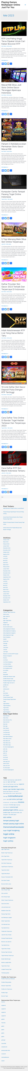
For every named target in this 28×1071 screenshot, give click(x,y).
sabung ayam (6, 689)
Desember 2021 (6, 595)
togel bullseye (6, 703)
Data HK (13, 793)
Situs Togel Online (5, 856)
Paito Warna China (7, 738)
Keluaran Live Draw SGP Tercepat (10, 653)
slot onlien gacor (12, 814)
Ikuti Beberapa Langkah (6, 917)
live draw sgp (12, 804)
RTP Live (5, 686)
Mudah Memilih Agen (6, 959)
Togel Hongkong (6, 705)
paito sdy (5, 749)
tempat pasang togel (11, 821)
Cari (2, 497)
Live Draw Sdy (6, 732)
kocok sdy (5, 759)
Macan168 (5, 674)
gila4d (2, 1026)
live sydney (5, 670)
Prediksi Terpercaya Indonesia (8, 978)
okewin (2, 1060)
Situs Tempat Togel (5, 889)
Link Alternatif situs (5, 924)
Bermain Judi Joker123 (6, 941)
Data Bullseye (6, 715)
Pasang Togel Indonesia (6, 952)
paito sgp (5, 751)
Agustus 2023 (6, 554)
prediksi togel (6, 812)
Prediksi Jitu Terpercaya (6, 989)
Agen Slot (5, 618)
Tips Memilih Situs (5, 927)
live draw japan (6, 767)
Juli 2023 (5, 556)
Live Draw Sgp (6, 734)
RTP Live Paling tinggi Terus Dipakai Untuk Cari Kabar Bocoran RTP (13, 41)
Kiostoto (5, 657)
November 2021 (6, 597)
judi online (12, 799)
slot (4, 691)
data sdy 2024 (6, 765)
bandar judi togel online (10, 786)
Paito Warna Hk (6, 740)
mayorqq (18, 804)
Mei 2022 (5, 585)
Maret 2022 (5, 589)
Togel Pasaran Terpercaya (7, 866)
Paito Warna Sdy (7, 742)
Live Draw (5, 659)
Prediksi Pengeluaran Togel (9, 680)
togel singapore (9, 838)
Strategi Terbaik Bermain (6, 938)
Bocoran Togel (4, 996)
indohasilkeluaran (15, 796)
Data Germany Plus (7, 719)
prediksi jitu (21, 810)
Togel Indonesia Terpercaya (7, 955)
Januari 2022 (6, 593)
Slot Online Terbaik (5, 880)
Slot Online (3, 46)
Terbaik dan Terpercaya (6, 931)
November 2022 (6, 573)
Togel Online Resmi (5, 873)
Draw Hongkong (6, 637)
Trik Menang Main (5, 972)
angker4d (21, 784)
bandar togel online (17, 789)
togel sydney (8, 841)
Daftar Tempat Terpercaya (7, 900)
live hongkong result (7, 668)
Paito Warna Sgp (7, 744)
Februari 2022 (6, 591)
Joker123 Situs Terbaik (6, 934)
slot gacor (5, 814)
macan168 (3, 1043)
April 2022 (5, 587)
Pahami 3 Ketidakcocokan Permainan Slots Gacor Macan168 (13, 146)
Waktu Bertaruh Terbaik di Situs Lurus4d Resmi (13, 508)
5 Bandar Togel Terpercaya (9, 612)
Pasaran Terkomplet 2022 (7, 877)
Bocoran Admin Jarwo (6, 883)
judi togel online (6, 802)
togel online (8, 834)
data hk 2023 (18, 793)
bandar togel (7, 789)
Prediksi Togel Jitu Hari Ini (8, 682)
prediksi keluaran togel (8, 678)
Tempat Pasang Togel (8, 697)
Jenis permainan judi (5, 907)
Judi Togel (5, 651)
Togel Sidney (6, 709)
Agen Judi (5, 781)
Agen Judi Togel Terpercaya (8, 784)
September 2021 (6, 602)
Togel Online (4, 199)
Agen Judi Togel (11, 782)
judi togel (19, 799)
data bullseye (15, 791)
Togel (4, 701)
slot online (7, 817)
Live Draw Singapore (7, 666)
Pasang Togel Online (5, 914)
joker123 (4, 799)
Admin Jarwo (6, 614)
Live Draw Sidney (7, 664)
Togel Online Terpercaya (6, 859)
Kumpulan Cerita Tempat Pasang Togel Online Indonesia (13, 194)
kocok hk (5, 755)
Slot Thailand (6, 695)
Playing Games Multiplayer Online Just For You (10, 5)
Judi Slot (5, 649)
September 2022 (7, 577)
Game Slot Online (5, 903)
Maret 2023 (5, 564)
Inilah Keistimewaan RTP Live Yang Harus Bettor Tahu (13, 333)
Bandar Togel (6, 624)
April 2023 (5, 562)
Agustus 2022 (6, 579)
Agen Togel (16, 784)
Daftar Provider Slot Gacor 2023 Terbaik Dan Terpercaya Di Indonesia (13, 287)
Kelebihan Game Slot (5, 910)
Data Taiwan (6, 728)
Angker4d (5, 622)
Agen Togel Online (7, 620)
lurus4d (5, 672)
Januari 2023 (6, 568)
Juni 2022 (5, 583)
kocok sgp (5, 757)
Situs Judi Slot (4, 893)
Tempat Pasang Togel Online (9, 699)
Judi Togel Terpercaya (14, 802)
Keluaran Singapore (7, 655)
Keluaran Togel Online (6, 985)
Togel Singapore (6, 711)
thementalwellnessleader (13, 827)
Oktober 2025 (6, 539)
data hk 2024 (6, 763)
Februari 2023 (6, 566)
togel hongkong (13, 830)
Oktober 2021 (6, 599)
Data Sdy (5, 724)
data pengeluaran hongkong (9, 630)
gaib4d (2, 1019)
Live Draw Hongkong (7, 662)
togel (5, 830)
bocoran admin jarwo (7, 626)
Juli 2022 (5, 581)
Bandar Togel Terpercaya (8, 791)
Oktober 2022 (6, 575)
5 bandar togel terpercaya (9, 779)
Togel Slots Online (5, 870)
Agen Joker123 (6, 616)
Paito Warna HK (6, 807)
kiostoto (21, 802)
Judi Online (5, 647)
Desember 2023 (6, 548)
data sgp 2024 (6, 761)
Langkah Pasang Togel (6, 969)
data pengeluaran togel (8, 635)
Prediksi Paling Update (6, 982)
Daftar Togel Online (5, 920)
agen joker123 (18, 779)
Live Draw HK (5, 804)
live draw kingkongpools (8, 746)
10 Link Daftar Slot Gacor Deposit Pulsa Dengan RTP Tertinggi (13, 389)
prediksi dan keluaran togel (9, 676)
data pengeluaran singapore (9, 633)
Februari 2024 (6, 543)
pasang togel (14, 807)
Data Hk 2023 (6, 722)
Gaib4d (4, 639)
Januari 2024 (6, 546)
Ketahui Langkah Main (6, 962)
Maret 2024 (5, 541)
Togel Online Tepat (5, 965)
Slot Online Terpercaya (6, 863)
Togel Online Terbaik (5, 948)
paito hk (5, 753)
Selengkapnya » (4, 60)
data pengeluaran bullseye (9, 628)
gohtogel (3, 1040)
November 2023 (6, 550)
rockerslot (3, 1053)
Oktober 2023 (6, 552)
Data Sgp (5, 726)
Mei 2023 (5, 560)
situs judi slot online (15, 812)
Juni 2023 (5, 558)
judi (8, 799)
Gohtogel (5, 643)
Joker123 (3, 244)
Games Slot (5, 641)
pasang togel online (10, 810)
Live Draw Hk (6, 730)
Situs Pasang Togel (5, 896)
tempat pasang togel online (13, 824)
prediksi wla (5, 684)
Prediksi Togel (4, 992)
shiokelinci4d (4, 1046)
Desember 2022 (6, 570)
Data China (5, 717)
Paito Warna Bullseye (8, 736)
